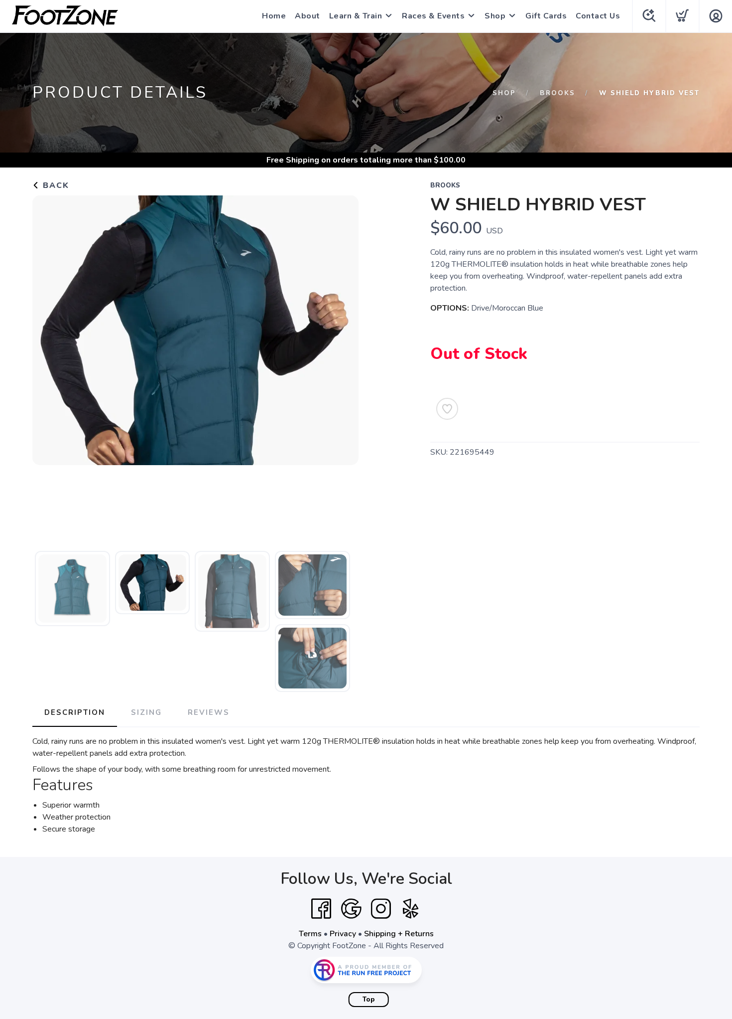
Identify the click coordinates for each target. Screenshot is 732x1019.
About (307, 15)
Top (369, 999)
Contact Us (598, 15)
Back (54, 185)
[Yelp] (411, 909)
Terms (310, 933)
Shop (495, 15)
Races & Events (433, 15)
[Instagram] (381, 909)
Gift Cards (546, 15)
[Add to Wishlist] (447, 409)
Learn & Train (355, 15)
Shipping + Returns (399, 933)
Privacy (343, 933)
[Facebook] (321, 909)
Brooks (557, 93)
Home (274, 15)
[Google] (351, 909)
